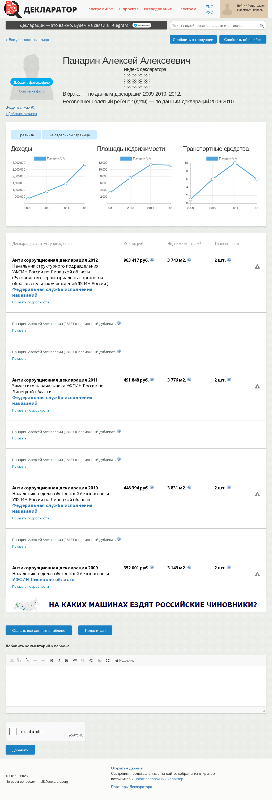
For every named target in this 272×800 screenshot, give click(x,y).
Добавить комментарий (38, 645)
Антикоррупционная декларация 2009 (55, 568)
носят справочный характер (159, 778)
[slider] (13, 218)
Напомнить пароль (250, 10)
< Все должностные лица (27, 39)
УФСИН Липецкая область (43, 579)
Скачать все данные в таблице (38, 630)
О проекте (129, 8)
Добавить (20, 749)
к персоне (60, 645)
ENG (210, 6)
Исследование (158, 8)
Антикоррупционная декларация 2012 (55, 260)
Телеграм (187, 8)
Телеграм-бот (99, 8)
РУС (209, 12)
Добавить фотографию (32, 82)
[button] (11, 660)
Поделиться (95, 630)
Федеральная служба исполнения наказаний (52, 292)
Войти (241, 5)
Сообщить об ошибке (242, 39)
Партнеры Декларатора (131, 786)
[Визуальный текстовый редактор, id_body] (136, 686)
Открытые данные (127, 768)
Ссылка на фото (31, 91)
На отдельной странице (69, 134)
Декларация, (23, 243)
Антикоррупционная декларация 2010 (55, 488)
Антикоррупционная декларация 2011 (55, 380)
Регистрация (256, 5)
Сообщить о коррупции (193, 39)
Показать (19, 330)
